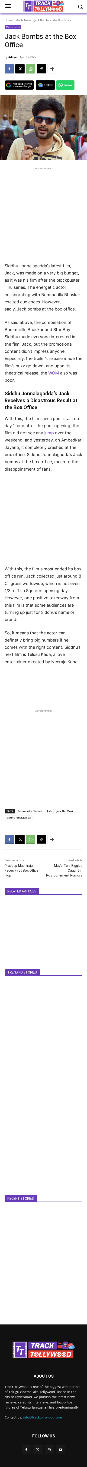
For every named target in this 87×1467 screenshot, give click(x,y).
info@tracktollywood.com (42, 1417)
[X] (20, 68)
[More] (52, 68)
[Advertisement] (43, 214)
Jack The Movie (65, 811)
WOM (54, 373)
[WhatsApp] (30, 68)
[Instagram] (49, 1449)
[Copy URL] (41, 68)
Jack (49, 811)
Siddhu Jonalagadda (18, 817)
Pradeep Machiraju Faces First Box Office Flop (22, 870)
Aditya (12, 57)
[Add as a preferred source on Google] (19, 85)
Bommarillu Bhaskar (29, 811)
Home (9, 20)
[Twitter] (37, 1449)
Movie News (23, 20)
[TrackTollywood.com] (43, 1349)
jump (49, 432)
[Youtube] (60, 1449)
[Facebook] (9, 68)
